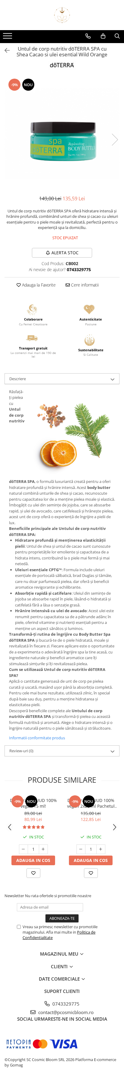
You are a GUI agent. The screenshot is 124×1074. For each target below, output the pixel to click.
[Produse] (8, 37)
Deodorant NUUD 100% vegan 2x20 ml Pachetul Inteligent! (91, 803)
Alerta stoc (65, 252)
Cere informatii (84, 285)
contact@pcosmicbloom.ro (65, 1012)
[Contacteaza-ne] (88, 36)
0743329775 (65, 1004)
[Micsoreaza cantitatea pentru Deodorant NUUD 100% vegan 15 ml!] (23, 849)
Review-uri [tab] (21, 750)
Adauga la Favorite (38, 285)
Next (114, 139)
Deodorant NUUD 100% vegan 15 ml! (33, 803)
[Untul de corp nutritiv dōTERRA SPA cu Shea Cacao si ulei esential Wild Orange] (62, 133)
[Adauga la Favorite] (33, 873)
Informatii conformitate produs (37, 738)
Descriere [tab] (17, 378)
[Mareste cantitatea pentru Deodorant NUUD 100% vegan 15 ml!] (43, 849)
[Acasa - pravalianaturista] (62, 15)
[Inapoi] (4, 50)
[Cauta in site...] (117, 36)
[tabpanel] (62, 133)
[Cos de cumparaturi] (103, 36)
